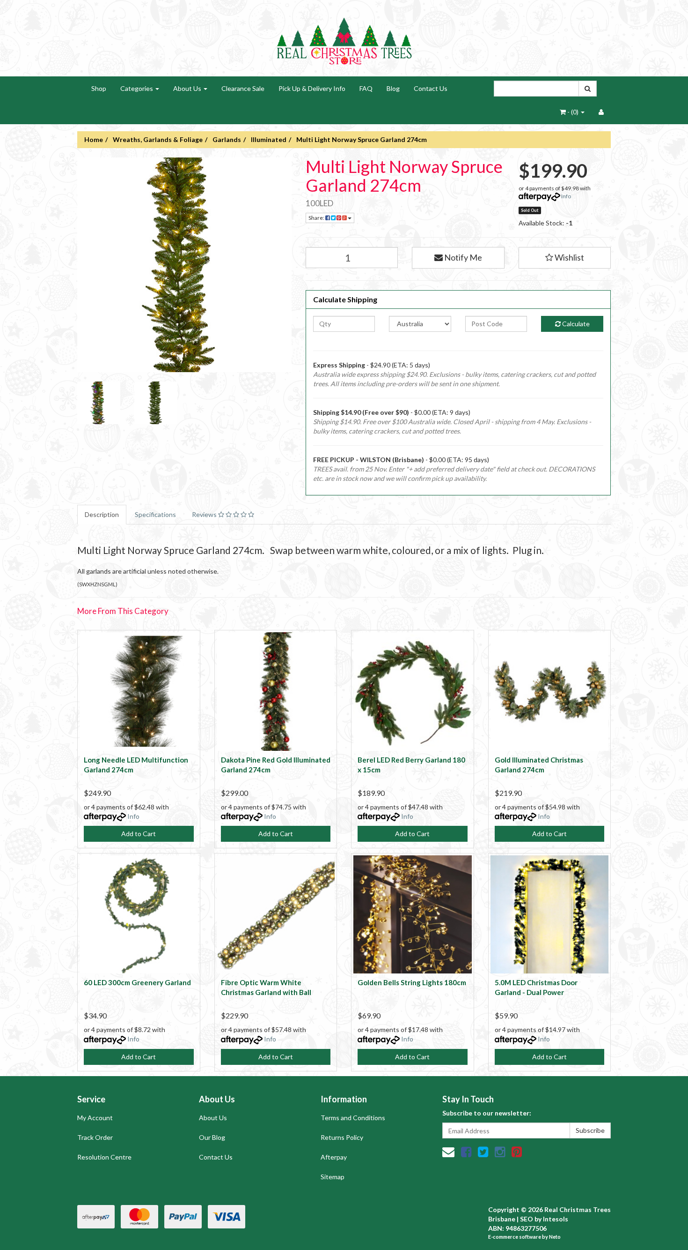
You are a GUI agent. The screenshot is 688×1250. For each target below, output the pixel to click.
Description (102, 514)
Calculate (575, 324)
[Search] (587, 89)
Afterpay (334, 1157)
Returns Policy (342, 1137)
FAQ (366, 88)
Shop (98, 88)
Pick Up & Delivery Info (311, 88)
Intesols (555, 1219)
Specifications (155, 514)
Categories (137, 88)
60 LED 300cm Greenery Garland (137, 982)
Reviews (205, 514)
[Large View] (98, 403)
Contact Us (430, 88)
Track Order (95, 1137)
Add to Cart (138, 834)
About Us (188, 88)
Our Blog (212, 1137)
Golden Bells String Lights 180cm (412, 982)
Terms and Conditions (353, 1118)
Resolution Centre (104, 1157)
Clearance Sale (242, 88)
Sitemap (332, 1177)
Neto (555, 1237)
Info (566, 196)
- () (573, 112)
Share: (316, 217)
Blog (393, 88)
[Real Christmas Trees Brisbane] (344, 37)
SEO (526, 1219)
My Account (95, 1118)
